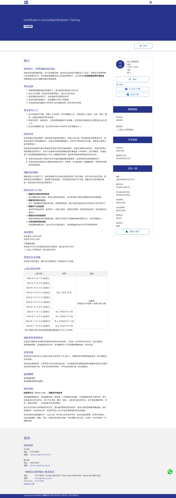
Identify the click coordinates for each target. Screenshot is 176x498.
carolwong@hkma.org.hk (40, 454)
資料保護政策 (74, 495)
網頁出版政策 (55, 495)
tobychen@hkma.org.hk (40, 465)
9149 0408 (39, 481)
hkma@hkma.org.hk (43, 478)
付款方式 (28, 484)
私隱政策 (64, 495)
